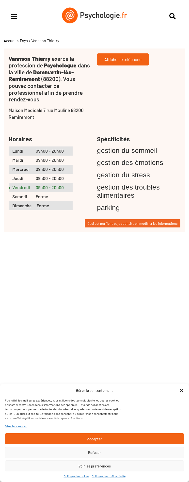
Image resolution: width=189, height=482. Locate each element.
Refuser (94, 452)
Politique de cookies (76, 476)
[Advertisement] (48, 323)
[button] (181, 390)
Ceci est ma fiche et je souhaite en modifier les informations (132, 223)
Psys (24, 40)
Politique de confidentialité (109, 476)
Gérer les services (16, 426)
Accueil (10, 40)
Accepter (94, 439)
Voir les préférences (95, 466)
